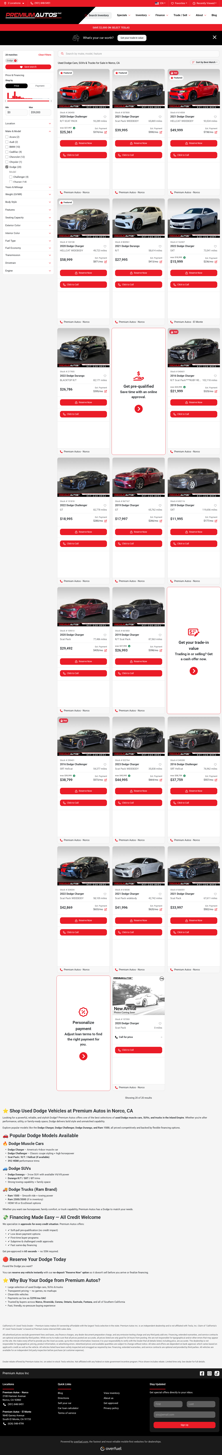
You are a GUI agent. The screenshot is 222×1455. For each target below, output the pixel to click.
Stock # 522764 (122, 760)
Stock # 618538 (122, 890)
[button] (15, 3)
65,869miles (155, 121)
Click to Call (72, 155)
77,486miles (100, 639)
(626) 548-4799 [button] (16, 1423)
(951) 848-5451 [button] (42, 3)
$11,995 (176, 519)
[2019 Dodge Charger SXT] (194, 477)
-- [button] (161, 1037)
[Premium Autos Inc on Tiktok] (215, 1373)
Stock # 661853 (122, 631)
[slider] (5, 101)
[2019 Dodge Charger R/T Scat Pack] (138, 606)
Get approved (111, 1403)
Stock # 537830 (122, 112)
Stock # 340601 (177, 371)
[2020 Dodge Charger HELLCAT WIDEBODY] (83, 218)
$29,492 (66, 648)
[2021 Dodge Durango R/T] (138, 218)
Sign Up (184, 1425)
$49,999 (176, 130)
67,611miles (210, 898)
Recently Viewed (206, 3)
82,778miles (100, 509)
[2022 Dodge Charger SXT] (194, 218)
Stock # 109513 (67, 631)
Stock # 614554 (177, 112)
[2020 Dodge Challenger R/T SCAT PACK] (83, 88)
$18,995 (66, 519)
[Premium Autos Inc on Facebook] (200, 1373)
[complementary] (212, 1445)
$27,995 (121, 260)
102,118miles (209, 380)
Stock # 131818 (67, 501)
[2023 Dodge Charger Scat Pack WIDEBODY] (138, 736)
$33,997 (176, 907)
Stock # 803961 (122, 242)
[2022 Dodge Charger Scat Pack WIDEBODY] (83, 865)
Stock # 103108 (67, 242)
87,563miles (155, 639)
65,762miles (155, 509)
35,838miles (155, 768)
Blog (214, 15)
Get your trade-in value (132, 38)
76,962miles (210, 768)
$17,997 (121, 519)
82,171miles (100, 380)
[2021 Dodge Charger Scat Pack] (194, 865)
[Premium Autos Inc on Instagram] (208, 1373)
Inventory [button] (141, 15)
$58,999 (66, 260)
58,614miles (155, 250)
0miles (158, 1027)
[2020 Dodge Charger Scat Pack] (83, 606)
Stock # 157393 (122, 1019)
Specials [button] (122, 15)
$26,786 (66, 389)
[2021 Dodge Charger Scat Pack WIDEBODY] (138, 88)
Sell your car (64, 1403)
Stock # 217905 (67, 371)
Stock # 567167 (122, 501)
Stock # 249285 (177, 760)
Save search (30, 66)
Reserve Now (85, 143)
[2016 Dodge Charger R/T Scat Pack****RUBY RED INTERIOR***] (194, 347)
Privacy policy (111, 1408)
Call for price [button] (126, 1037)
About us (108, 1398)
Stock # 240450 (67, 112)
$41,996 (121, 907)
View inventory (112, 1393)
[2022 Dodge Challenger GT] (83, 477)
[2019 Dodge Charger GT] (138, 477)
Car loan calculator (68, 1408)
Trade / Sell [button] (180, 15)
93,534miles (210, 121)
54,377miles (100, 768)
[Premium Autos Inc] (33, 15)
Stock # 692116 (177, 501)
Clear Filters (45, 54)
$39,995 (121, 130)
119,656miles (209, 509)
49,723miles (100, 250)
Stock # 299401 (67, 760)
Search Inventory (99, 15)
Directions (63, 1398)
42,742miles (155, 898)
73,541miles (210, 250)
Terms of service (67, 1413)
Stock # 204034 (67, 890)
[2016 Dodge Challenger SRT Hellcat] (83, 736)
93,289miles (100, 121)
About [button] (199, 15)
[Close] (214, 37)
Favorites (180, 3)
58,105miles (100, 898)
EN (161, 3)
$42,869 (66, 907)
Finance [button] (160, 15)
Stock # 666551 (177, 890)
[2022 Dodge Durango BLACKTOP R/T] (83, 347)
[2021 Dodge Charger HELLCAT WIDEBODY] (194, 88)
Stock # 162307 (177, 242)
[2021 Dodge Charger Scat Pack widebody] (138, 865)
